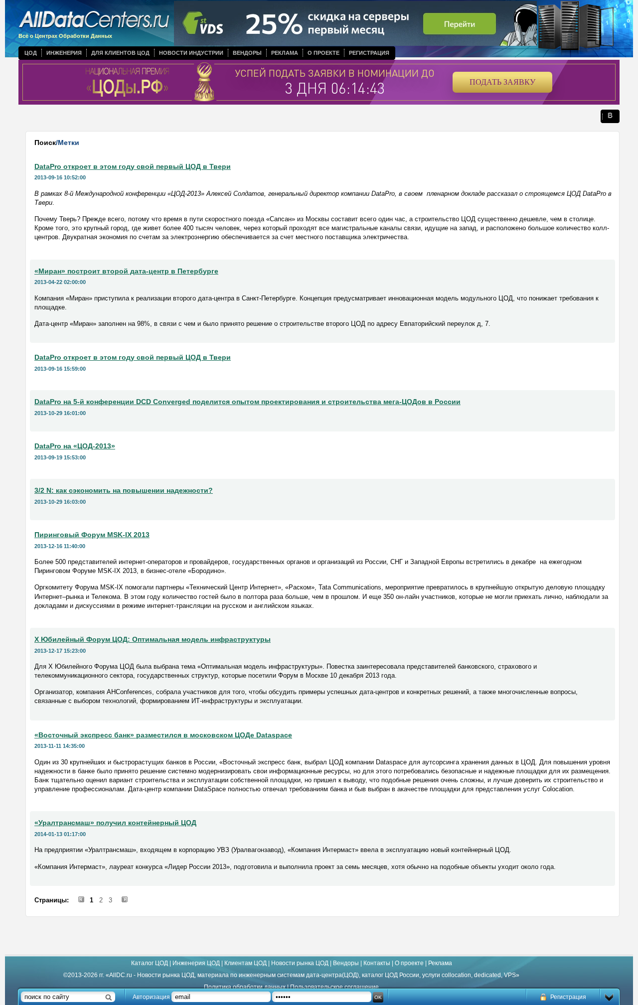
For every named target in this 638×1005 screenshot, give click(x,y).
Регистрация (369, 53)
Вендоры (247, 53)
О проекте (323, 53)
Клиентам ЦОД (245, 963)
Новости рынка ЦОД (299, 963)
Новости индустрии (191, 53)
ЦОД (30, 53)
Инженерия (64, 53)
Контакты (376, 963)
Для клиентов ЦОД (120, 53)
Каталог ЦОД (149, 963)
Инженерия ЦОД (196, 963)
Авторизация (151, 997)
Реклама (284, 53)
